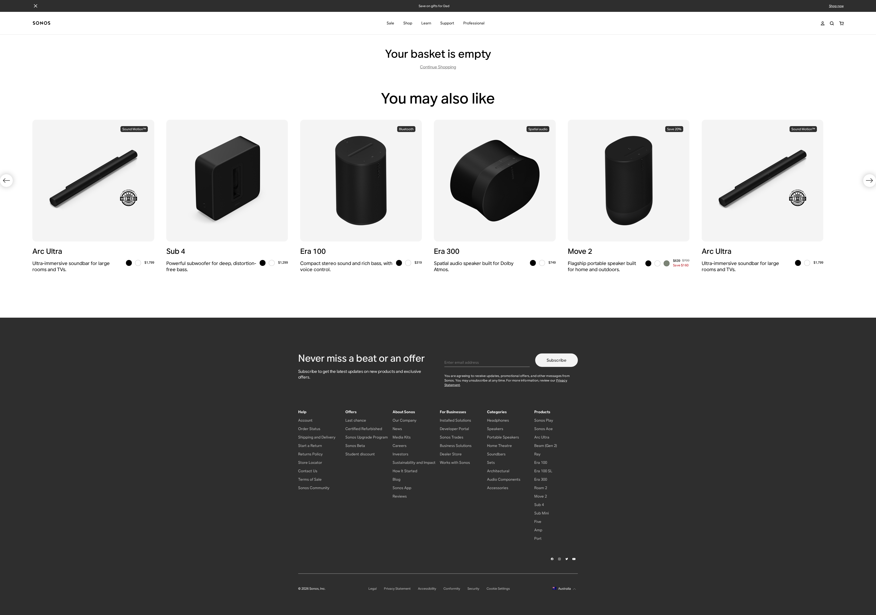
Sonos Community (313, 487)
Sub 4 (539, 504)
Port (538, 538)
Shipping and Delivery (316, 437)
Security (473, 588)
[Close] (35, 6)
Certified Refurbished (363, 428)
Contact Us (307, 471)
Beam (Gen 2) (545, 445)
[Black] (128, 262)
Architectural (498, 471)
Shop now (836, 6)
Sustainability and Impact (414, 462)
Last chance (355, 420)
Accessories (497, 487)
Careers (400, 445)
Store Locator (310, 462)
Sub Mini (541, 513)
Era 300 (540, 479)
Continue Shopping (438, 67)
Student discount (360, 454)
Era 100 (540, 462)
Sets (491, 462)
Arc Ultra (541, 437)
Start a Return (310, 445)
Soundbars (496, 454)
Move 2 (540, 496)
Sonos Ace (543, 428)
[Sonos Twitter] (567, 559)
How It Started (405, 471)
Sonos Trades (451, 437)
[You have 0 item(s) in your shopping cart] (841, 23)
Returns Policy (310, 454)
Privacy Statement (397, 588)
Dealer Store (451, 454)
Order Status (309, 428)
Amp (538, 530)
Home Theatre (499, 445)
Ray (537, 454)
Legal (372, 588)
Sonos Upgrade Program (366, 437)
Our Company (404, 420)
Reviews (400, 496)
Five (537, 521)
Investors (400, 454)
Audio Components (503, 479)
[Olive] (666, 263)
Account (305, 420)
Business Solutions (456, 445)
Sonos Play (543, 420)
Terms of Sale (310, 479)
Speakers (495, 428)
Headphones (498, 420)
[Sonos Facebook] (552, 559)
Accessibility (427, 588)
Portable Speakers (503, 437)
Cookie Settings (498, 588)
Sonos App (402, 487)
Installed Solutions (455, 420)
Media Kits (402, 437)
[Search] (832, 23)
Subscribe (556, 360)
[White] (138, 262)
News (397, 428)
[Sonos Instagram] (559, 559)
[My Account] (822, 23)
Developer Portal (454, 428)
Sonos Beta (355, 445)
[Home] (41, 23)
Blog (396, 479)
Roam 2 (540, 487)
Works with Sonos (455, 462)
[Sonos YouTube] (574, 559)
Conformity (451, 588)
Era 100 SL (543, 471)
